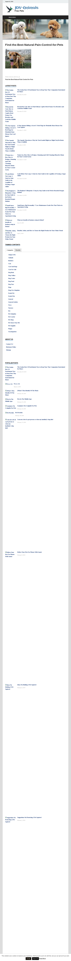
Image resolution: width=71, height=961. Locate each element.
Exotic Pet (11, 293)
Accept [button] (28, 958)
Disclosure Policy (11, 347)
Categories (10, 250)
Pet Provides (19, 412)
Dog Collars (11, 275)
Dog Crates (11, 278)
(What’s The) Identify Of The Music (27, 390)
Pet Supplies (11, 325)
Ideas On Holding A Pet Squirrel (26, 685)
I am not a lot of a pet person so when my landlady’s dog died (35, 419)
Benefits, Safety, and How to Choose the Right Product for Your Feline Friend (40, 230)
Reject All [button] (35, 958)
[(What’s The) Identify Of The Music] (10, 391)
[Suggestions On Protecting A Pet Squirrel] (10, 817)
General (10, 299)
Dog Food (11, 281)
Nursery (10, 308)
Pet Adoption (12, 314)
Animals (10, 257)
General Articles (13, 302)
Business (10, 260)
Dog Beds (11, 272)
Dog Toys (11, 284)
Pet (9, 311)
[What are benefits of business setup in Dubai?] (10, 220)
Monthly (17, 250)
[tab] (10, 250)
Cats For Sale (12, 269)
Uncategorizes (12, 331)
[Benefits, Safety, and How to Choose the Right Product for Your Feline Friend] (10, 230)
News (10, 305)
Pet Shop (11, 320)
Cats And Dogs (12, 266)
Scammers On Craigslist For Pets (27, 406)
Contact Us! (9, 344)
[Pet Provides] (9, 413)
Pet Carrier (11, 317)
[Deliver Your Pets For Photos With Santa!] (10, 552)
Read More (42, 958)
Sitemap (8, 350)
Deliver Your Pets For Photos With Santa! (29, 552)
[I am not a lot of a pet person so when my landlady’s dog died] (10, 419)
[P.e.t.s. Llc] (9, 384)
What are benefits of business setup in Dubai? (30, 220)
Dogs (9, 287)
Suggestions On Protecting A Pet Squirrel (29, 817)
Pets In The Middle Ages (24, 399)
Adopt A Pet (11, 254)
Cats (9, 263)
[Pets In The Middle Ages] (10, 399)
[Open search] (64, 17)
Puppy (10, 328)
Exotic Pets (11, 296)
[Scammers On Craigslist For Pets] (10, 406)
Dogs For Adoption (14, 290)
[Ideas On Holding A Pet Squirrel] (10, 685)
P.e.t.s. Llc (17, 384)
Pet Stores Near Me (14, 322)
